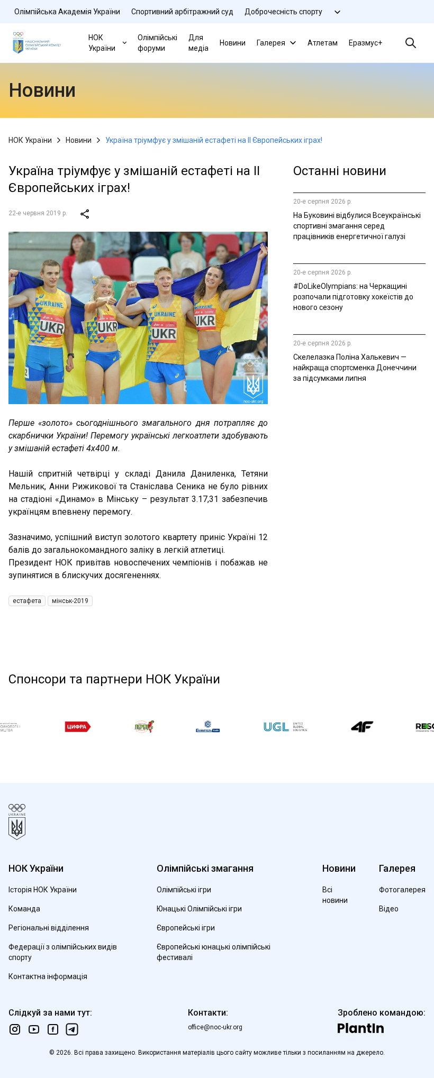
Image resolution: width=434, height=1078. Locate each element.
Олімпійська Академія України (67, 11)
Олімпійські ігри (184, 889)
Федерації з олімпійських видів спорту (62, 952)
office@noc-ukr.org (215, 1027)
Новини (233, 43)
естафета (27, 601)
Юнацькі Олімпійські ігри (199, 909)
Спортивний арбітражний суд (182, 11)
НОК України (101, 42)
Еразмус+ (365, 43)
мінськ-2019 (70, 601)
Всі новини (335, 895)
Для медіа (198, 42)
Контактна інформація (47, 976)
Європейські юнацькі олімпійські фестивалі (213, 952)
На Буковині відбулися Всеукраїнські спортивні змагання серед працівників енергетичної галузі (357, 226)
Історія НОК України (42, 889)
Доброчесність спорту (283, 11)
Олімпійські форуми (157, 42)
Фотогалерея (402, 889)
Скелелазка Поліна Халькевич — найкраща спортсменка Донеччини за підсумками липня (355, 367)
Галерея (271, 43)
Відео (389, 909)
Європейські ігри (186, 928)
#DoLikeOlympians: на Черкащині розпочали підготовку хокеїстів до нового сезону (353, 297)
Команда (24, 909)
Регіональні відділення (48, 928)
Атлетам (323, 43)
